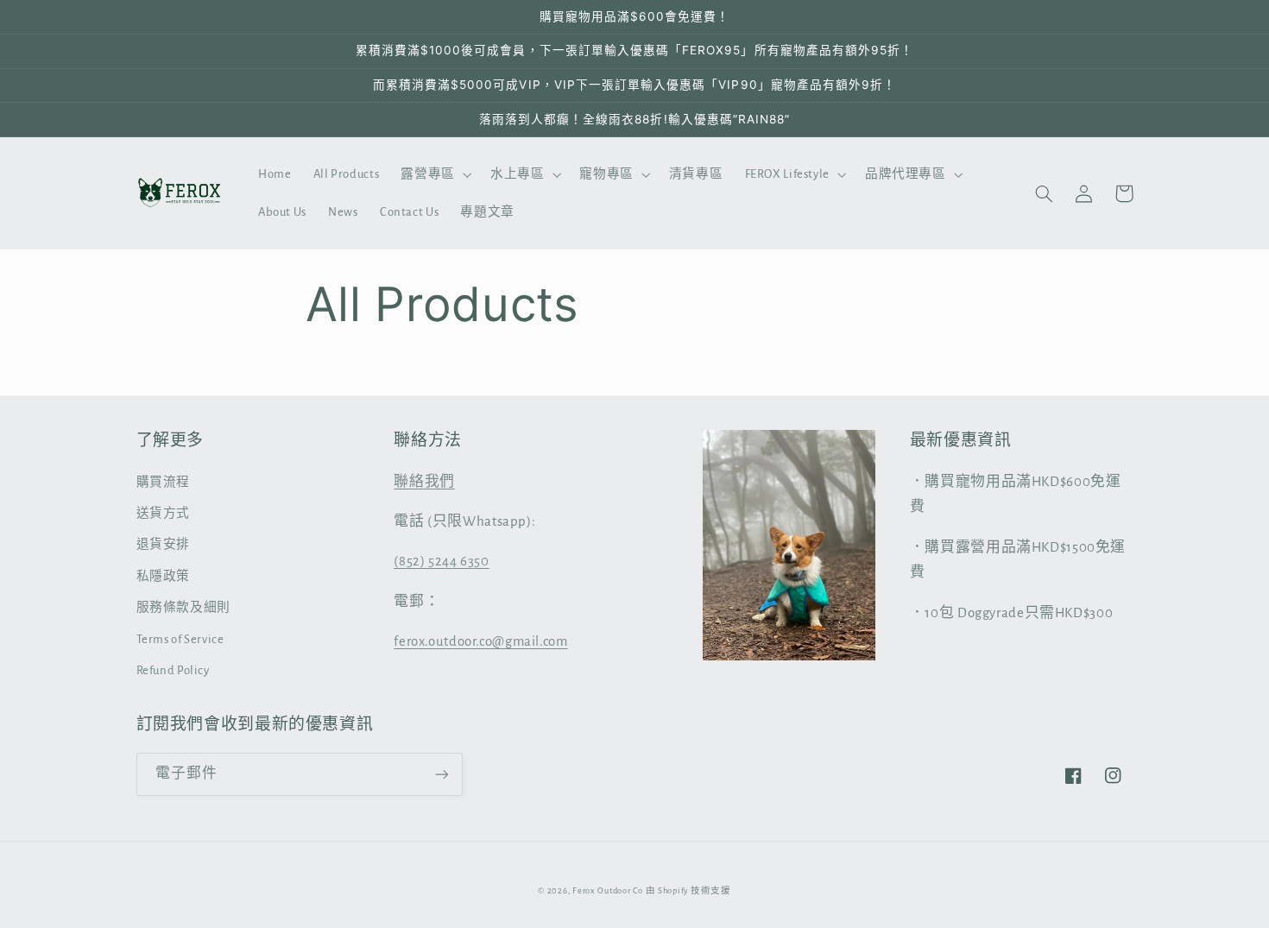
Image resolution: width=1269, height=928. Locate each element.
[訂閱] (441, 774)
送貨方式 (163, 513)
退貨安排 (163, 544)
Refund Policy (173, 670)
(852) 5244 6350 (441, 561)
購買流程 (163, 482)
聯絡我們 (424, 482)
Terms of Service (180, 639)
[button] (434, 174)
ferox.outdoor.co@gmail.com (480, 641)
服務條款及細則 (183, 607)
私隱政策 (163, 576)
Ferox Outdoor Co (607, 891)
